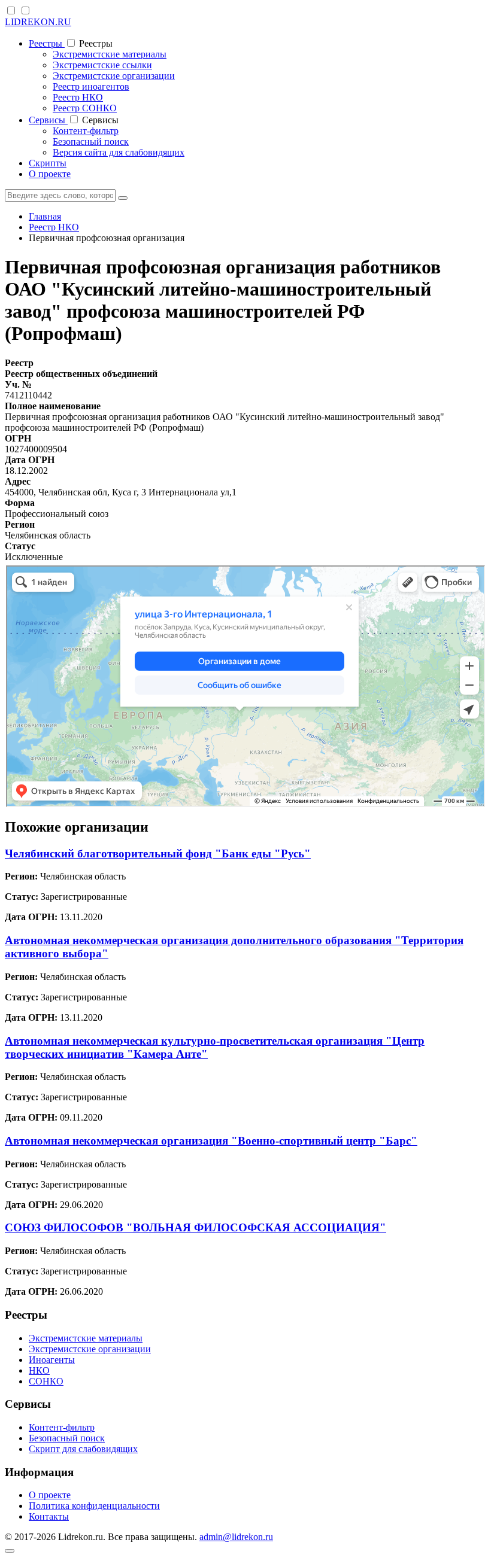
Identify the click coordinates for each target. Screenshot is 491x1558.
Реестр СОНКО (85, 108)
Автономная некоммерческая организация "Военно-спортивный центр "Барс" (211, 1140)
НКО (39, 1370)
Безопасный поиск (91, 141)
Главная (45, 216)
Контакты (49, 1516)
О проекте (50, 174)
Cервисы (48, 120)
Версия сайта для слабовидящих (118, 152)
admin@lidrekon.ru (236, 1537)
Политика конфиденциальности (94, 1506)
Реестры (47, 43)
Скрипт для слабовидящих (83, 1449)
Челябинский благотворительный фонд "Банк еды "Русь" (158, 853)
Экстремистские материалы (109, 54)
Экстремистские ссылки (102, 65)
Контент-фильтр (86, 131)
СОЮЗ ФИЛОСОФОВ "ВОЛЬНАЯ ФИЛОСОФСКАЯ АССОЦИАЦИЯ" (195, 1227)
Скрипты (47, 163)
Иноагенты (52, 1360)
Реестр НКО (78, 97)
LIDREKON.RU (38, 22)
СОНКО (46, 1381)
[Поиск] (123, 198)
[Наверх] (9, 1551)
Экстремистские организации (114, 76)
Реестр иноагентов (91, 86)
